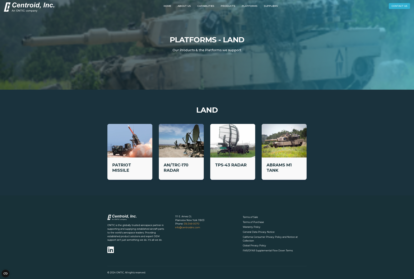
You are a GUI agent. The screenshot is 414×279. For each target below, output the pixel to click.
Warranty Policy (251, 227)
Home (167, 6)
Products (228, 6)
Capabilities (205, 6)
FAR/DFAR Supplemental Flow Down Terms (268, 250)
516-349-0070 (191, 223)
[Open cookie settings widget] (5, 273)
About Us (184, 6)
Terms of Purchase (253, 222)
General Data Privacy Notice (259, 232)
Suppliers (271, 6)
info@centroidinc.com (187, 227)
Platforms (249, 6)
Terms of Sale (250, 217)
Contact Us (399, 6)
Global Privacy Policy (254, 245)
